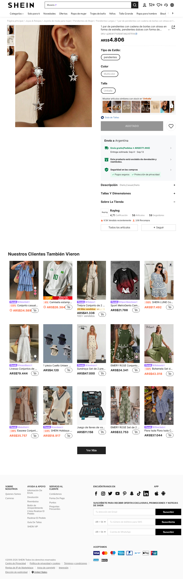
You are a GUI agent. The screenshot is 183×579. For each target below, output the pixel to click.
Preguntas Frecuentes (54, 507)
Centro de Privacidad (15, 563)
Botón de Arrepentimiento (35, 506)
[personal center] (144, 5)
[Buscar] (134, 5)
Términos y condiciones (75, 563)
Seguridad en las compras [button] (124, 169)
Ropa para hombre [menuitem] (147, 13)
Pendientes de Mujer (83, 21)
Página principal (15, 21)
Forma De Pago (57, 498)
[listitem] (107, 107)
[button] (166, 5)
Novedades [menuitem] (49, 13)
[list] (121, 493)
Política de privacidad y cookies (45, 563)
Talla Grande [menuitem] (126, 13)
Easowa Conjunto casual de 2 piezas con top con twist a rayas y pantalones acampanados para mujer (24, 430)
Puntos (52, 502)
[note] (57, 298)
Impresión (63, 567)
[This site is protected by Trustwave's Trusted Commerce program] (96, 560)
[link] (152, 5)
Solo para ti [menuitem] (34, 13)
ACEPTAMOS (100, 547)
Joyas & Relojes (33, 21)
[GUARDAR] (171, 126)
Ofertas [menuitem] (63, 13)
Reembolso (33, 501)
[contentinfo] (137, 553)
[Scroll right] (172, 13)
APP (156, 486)
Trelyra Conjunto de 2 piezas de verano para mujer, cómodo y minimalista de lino (91, 305)
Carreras (9, 498)
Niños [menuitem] (112, 13)
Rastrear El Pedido (36, 518)
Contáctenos (55, 494)
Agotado (132, 126)
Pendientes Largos (105, 21)
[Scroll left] (168, 13)
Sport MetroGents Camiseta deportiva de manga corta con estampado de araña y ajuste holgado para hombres (125, 305)
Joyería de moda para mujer (57, 21)
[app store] (156, 495)
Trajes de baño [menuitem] (98, 13)
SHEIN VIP (32, 526)
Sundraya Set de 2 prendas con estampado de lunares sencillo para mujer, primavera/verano (91, 368)
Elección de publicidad (16, 572)
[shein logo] (21, 5)
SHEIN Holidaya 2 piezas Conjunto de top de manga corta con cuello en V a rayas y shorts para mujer (58, 430)
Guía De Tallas (34, 522)
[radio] (110, 57)
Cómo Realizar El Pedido (35, 512)
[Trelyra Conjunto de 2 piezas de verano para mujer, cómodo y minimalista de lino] (91, 280)
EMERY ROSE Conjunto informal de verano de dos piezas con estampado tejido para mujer (125, 365)
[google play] (163, 495)
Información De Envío (34, 491)
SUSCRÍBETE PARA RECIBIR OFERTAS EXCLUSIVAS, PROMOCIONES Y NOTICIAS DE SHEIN (135, 504)
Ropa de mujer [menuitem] (78, 13)
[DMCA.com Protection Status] (104, 560)
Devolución (32, 497)
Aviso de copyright (46, 567)
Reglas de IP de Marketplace (19, 567)
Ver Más (91, 450)
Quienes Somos (13, 494)
